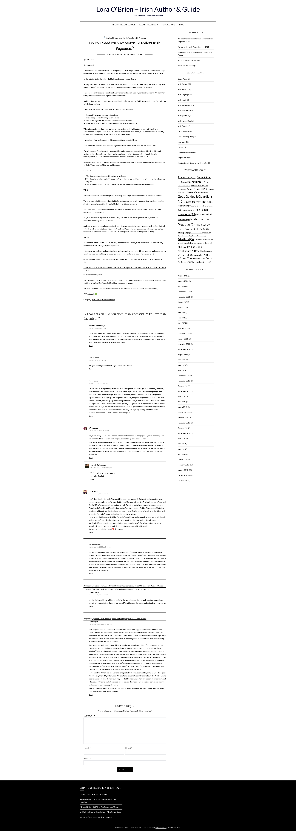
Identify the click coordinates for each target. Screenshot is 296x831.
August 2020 (183, 354)
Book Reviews (197, 185)
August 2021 (183, 302)
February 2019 (183, 412)
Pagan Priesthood (148, 25)
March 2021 (182, 328)
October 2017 (183, 480)
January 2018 (183, 470)
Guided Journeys (195, 201)
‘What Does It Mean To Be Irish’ (134, 84)
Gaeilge (191, 192)
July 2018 (181, 438)
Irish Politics (202, 214)
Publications (168, 25)
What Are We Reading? (187, 65)
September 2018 (184, 433)
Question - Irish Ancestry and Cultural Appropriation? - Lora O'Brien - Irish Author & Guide (127, 586)
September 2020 (184, 349)
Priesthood (186, 239)
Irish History (182, 89)
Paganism (206, 233)
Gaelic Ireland (202, 192)
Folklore (183, 192)
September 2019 (184, 391)
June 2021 (182, 313)
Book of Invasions (148, 195)
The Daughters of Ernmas (110, 807)
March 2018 (182, 460)
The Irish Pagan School (123, 25)
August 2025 (183, 276)
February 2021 (183, 334)
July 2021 (181, 307)
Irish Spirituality (108, 299)
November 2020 (184, 344)
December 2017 (184, 475)
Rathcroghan (199, 239)
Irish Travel (182, 126)
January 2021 (183, 339)
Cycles (192, 189)
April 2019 (182, 402)
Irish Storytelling (184, 121)
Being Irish (197, 181)
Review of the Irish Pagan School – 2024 (193, 47)
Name (87, 748)
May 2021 (182, 318)
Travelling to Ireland (197, 258)
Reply (91, 346)
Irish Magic (182, 100)
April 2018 (182, 454)
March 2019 (182, 407)
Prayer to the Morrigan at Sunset (100, 817)
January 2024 (183, 281)
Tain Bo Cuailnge (197, 243)
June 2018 (182, 444)
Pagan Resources (199, 236)
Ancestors (187, 177)
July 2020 (181, 360)
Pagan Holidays (195, 233)
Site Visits (184, 243)
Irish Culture (97, 299)
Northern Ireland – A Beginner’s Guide (107, 812)
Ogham (180, 147)
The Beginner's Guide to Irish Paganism (193, 163)
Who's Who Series (201, 261)
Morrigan (184, 232)
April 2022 (182, 286)
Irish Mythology (184, 105)
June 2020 (182, 365)
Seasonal (208, 239)
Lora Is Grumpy (186, 229)
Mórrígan (181, 142)
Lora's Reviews (183, 131)
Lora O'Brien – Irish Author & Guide (148, 9)
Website (87, 759)
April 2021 (182, 323)
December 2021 (184, 292)
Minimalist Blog (161, 828)
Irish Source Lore (184, 110)
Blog (181, 25)
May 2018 (182, 449)
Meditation (202, 229)
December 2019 (184, 376)
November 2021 (184, 297)
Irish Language (183, 95)
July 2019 (181, 396)
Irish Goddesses (204, 206)
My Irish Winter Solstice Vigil (189, 60)
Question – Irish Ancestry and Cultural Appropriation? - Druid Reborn (119, 618)
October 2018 (183, 428)
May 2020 (182, 370)
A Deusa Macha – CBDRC (89, 799)
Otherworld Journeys (186, 152)
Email (128, 748)
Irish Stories (203, 225)
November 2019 (184, 381)
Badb (184, 182)
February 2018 (183, 465)
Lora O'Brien (136, 54)
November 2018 (184, 423)
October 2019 (183, 386)
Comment (89, 716)
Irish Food (194, 206)
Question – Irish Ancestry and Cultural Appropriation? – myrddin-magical (120, 589)
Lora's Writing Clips (185, 137)
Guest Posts (182, 79)
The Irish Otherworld (193, 254)
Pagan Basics (183, 158)
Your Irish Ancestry (101, 140)
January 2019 (183, 418)
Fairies (202, 188)
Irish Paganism (189, 210)
